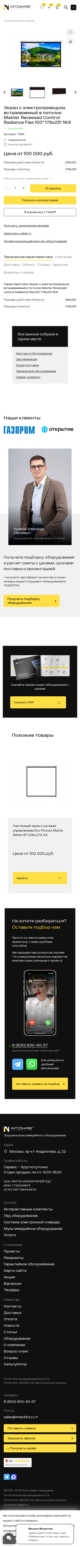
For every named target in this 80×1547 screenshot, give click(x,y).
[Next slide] (75, 92)
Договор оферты (16, 1505)
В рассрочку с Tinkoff (40, 212)
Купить (22, 878)
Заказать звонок (21, 1438)
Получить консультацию (40, 200)
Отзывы (43, 264)
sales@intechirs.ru (19, 1417)
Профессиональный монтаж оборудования (35, 241)
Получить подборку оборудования (23, 600)
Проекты (12, 1251)
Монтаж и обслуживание (34, 353)
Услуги (10, 1235)
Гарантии (60, 264)
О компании (14, 1345)
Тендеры (11, 1290)
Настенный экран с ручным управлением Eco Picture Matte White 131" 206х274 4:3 (38, 830)
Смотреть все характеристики (26, 178)
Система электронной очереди (32, 1222)
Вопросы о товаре (19, 272)
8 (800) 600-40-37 (30, 1045)
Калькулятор (15, 1364)
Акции (9, 1277)
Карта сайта (15, 1271)
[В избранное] (70, 32)
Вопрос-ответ (16, 1351)
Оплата (28, 264)
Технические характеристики (28, 257)
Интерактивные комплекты (28, 1209)
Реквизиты (13, 1258)
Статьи (10, 1332)
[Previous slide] (4, 92)
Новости (11, 1325)
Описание (63, 257)
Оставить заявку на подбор (38, 1083)
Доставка (12, 264)
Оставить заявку (21, 1428)
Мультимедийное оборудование (33, 1229)
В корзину (53, 188)
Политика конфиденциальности (26, 1379)
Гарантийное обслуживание (29, 1264)
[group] (40, 53)
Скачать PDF (24, 702)
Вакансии (12, 1284)
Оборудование (17, 1338)
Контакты (12, 1306)
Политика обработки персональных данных (35, 1382)
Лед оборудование (21, 1216)
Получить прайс (23, 1448)
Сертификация (26, 359)
